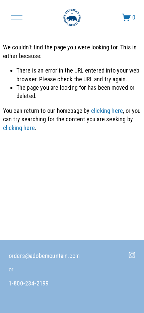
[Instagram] (132, 255)
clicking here (107, 110)
